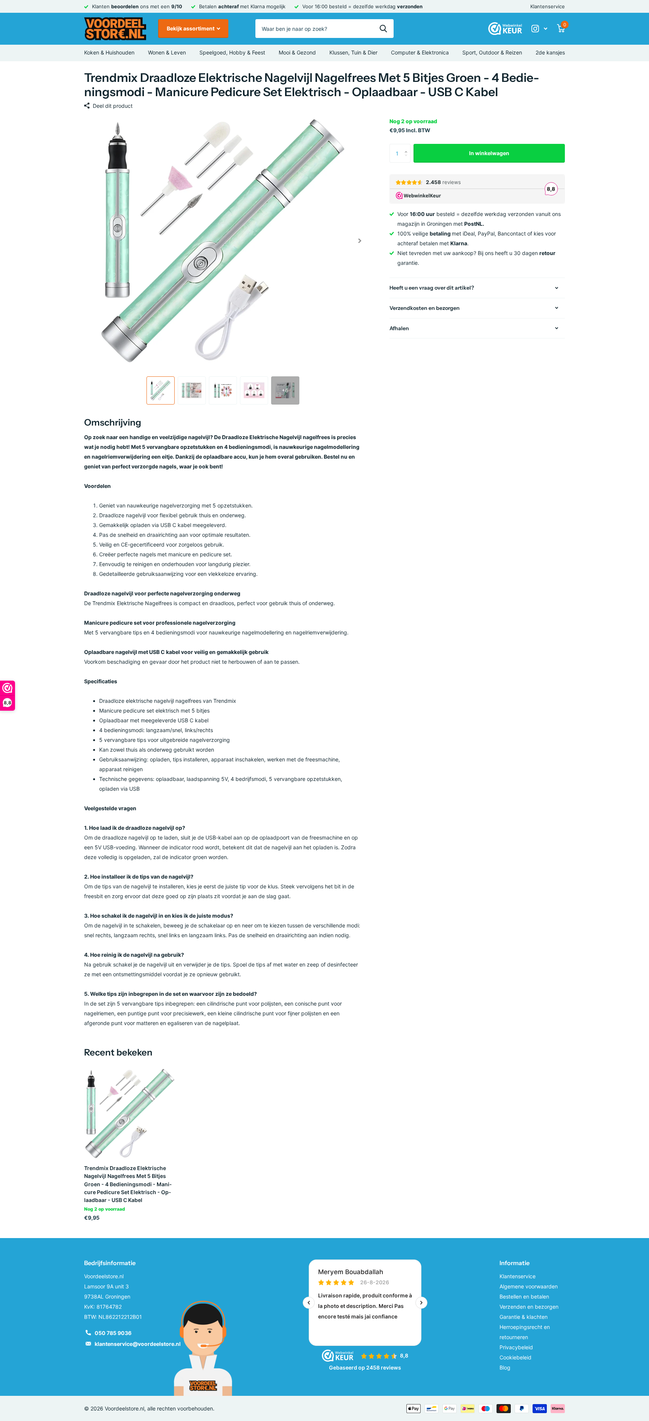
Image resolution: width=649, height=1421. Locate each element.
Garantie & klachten (524, 1317)
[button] (359, 240)
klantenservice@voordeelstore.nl (138, 1344)
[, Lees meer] (539, 28)
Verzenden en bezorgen (529, 1306)
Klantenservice (547, 6)
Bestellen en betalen (524, 1296)
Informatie (515, 1263)
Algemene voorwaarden (529, 1286)
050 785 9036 (113, 1333)
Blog (505, 1367)
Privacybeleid (516, 1347)
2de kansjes (550, 52)
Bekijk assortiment (191, 28)
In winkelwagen (489, 153)
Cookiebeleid (515, 1357)
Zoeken (383, 28)
